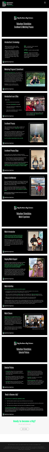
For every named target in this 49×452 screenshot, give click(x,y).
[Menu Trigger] (45, 2)
